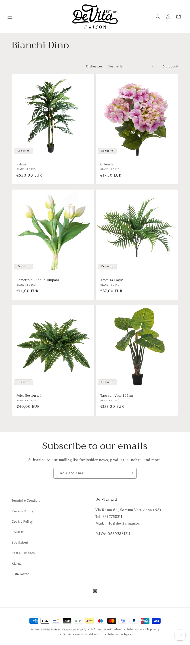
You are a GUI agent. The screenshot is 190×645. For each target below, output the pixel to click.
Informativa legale (120, 634)
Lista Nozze (20, 574)
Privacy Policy (22, 511)
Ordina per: (94, 66)
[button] (10, 17)
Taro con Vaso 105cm (116, 396)
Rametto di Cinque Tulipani (37, 280)
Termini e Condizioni (28, 501)
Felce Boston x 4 (29, 396)
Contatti (18, 532)
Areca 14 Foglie (112, 280)
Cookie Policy (22, 522)
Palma (21, 165)
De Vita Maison (51, 629)
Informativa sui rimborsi (106, 629)
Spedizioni (20, 542)
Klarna (17, 564)
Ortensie (107, 165)
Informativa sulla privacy (143, 629)
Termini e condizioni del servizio (83, 634)
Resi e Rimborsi (24, 553)
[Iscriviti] (131, 473)
